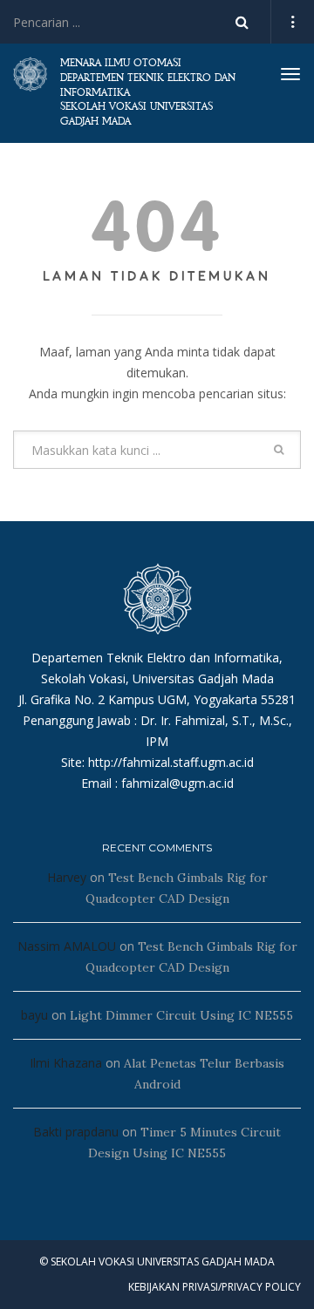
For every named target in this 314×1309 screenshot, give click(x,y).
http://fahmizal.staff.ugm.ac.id (171, 762)
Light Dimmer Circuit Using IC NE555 (181, 1015)
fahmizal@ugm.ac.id (177, 783)
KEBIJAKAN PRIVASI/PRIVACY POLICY (214, 1286)
